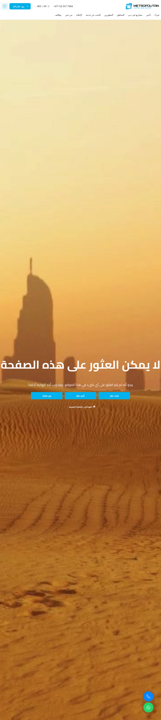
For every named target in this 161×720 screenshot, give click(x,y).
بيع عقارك (46, 396)
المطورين (108, 15)
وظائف (58, 15)
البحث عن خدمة (93, 15)
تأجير (148, 15)
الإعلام (79, 15)
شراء (157, 15)
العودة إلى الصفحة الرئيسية (80, 407)
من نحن (68, 15)
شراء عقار (114, 396)
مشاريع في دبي (135, 15)
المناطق (120, 15)
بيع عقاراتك (18, 6)
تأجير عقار (80, 396)
